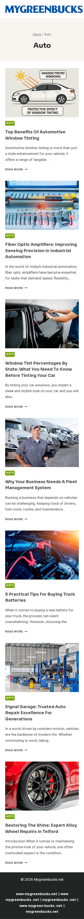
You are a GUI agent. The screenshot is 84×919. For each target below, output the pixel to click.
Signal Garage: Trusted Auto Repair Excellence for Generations (35, 713)
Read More (16, 169)
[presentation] (42, 92)
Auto (10, 123)
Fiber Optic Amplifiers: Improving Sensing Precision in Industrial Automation (41, 250)
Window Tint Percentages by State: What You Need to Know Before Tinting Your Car (38, 369)
